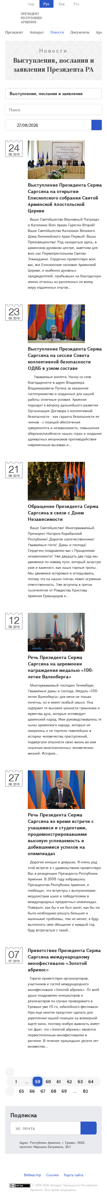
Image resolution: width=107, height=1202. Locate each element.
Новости (57, 32)
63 (80, 1081)
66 (32, 1091)
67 (43, 1091)
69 (64, 1091)
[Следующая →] (10, 1091)
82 (85, 1091)
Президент (14, 32)
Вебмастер (32, 1174)
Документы (79, 32)
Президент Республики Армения (31, 18)
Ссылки (52, 1174)
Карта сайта (73, 1174)
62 (69, 1081)
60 (48, 1081)
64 (90, 1081)
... (11, 125)
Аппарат (37, 32)
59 (37, 1081)
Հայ (31, 3)
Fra (76, 3)
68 (53, 1091)
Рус (46, 3)
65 (21, 1091)
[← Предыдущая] (10, 1072)
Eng (62, 3)
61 (59, 1081)
